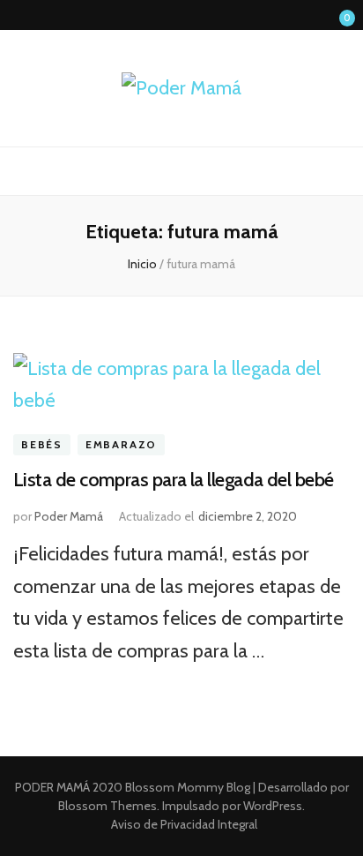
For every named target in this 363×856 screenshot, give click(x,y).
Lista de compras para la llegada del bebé (173, 480)
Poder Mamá (68, 516)
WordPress (272, 806)
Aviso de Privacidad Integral (184, 824)
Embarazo (121, 444)
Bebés (42, 444)
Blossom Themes (107, 806)
